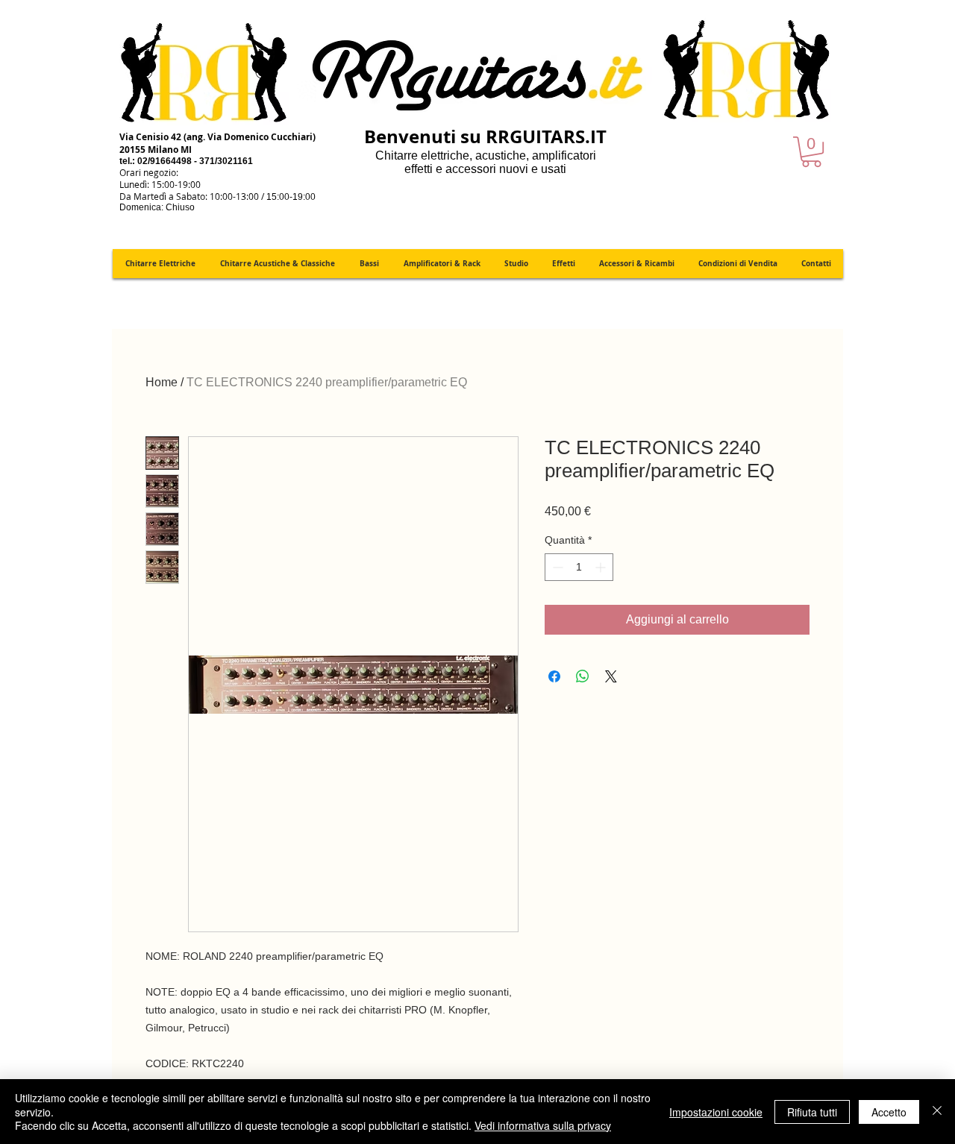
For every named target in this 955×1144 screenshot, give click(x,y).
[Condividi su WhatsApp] (583, 676)
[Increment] (601, 567)
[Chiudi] (937, 1111)
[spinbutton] (579, 567)
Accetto (889, 1111)
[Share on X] (611, 676)
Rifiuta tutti (812, 1111)
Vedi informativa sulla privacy (543, 1125)
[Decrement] (556, 567)
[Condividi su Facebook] (554, 676)
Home (161, 382)
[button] (811, 151)
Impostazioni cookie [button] (716, 1111)
